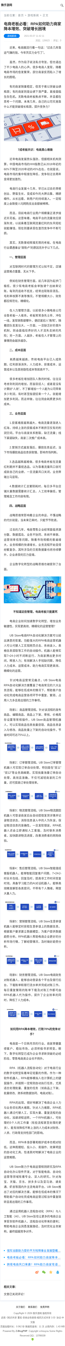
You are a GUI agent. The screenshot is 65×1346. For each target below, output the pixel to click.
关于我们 (20, 1307)
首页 (21, 15)
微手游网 (37, 1313)
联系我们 (32, 1307)
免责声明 (44, 1307)
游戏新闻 (33, 15)
